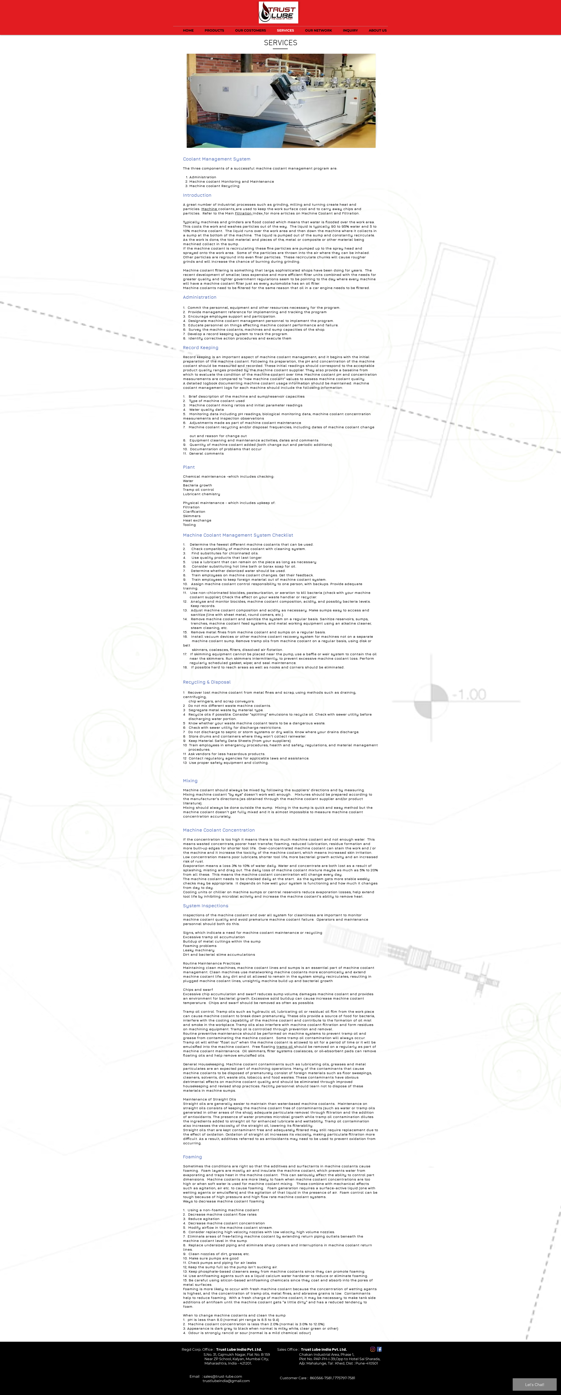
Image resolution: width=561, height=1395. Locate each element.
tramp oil (285, 1046)
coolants (226, 209)
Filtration (244, 213)
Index (258, 213)
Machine (209, 209)
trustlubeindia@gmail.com (214, 1381)
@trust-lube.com (227, 1376)
